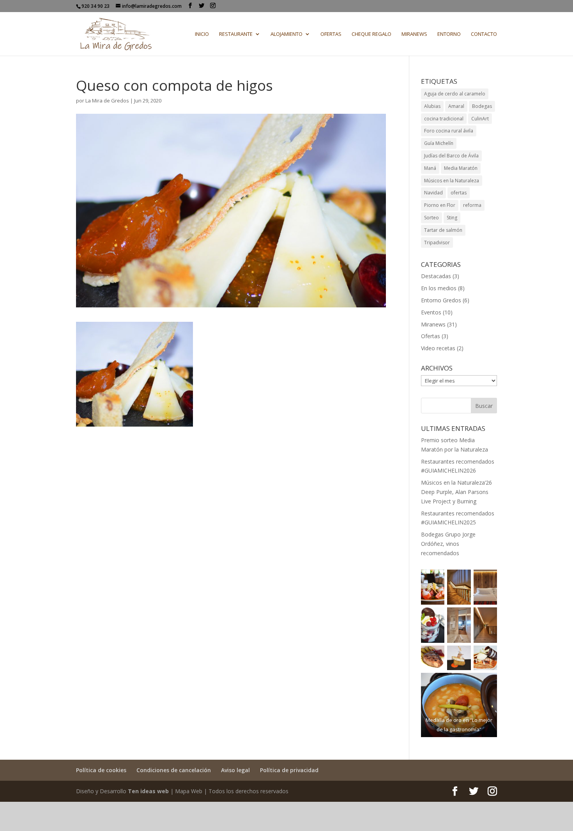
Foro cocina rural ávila (448, 130)
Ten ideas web (148, 791)
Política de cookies (101, 770)
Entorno (449, 34)
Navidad (433, 192)
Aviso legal (235, 770)
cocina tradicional (443, 118)
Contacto (484, 34)
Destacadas (436, 276)
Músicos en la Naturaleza (451, 180)
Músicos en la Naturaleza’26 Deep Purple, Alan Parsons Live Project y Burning (456, 492)
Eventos (431, 312)
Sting (452, 217)
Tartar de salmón (443, 230)
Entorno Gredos (441, 300)
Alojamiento (286, 34)
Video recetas (438, 348)
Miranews (414, 34)
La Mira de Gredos (107, 100)
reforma (472, 205)
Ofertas (330, 34)
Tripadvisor (437, 242)
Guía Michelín (438, 143)
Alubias (432, 106)
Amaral (456, 106)
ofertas (459, 192)
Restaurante (236, 34)
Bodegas (482, 106)
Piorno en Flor (439, 205)
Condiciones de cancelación (173, 770)
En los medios (438, 288)
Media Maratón (461, 168)
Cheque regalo (371, 34)
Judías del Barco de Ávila (451, 155)
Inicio (202, 34)
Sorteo (431, 217)
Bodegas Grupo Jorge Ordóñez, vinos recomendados (448, 544)
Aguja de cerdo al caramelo (454, 93)
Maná (430, 168)
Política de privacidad (289, 770)
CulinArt (480, 118)
